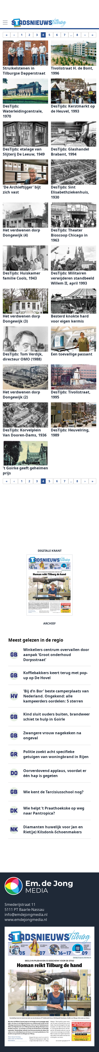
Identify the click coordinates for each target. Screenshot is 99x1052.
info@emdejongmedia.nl (26, 914)
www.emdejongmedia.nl (26, 919)
